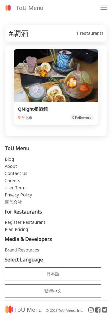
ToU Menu (30, 8)
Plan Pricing (16, 229)
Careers (12, 180)
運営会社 (13, 202)
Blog (9, 159)
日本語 (52, 274)
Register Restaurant (25, 222)
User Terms (16, 188)
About (11, 166)
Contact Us (16, 173)
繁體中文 (53, 291)
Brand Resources (22, 250)
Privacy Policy (18, 195)
